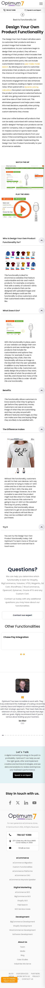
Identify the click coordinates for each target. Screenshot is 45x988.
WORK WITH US (23, 976)
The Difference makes (14, 429)
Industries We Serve (22, 964)
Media (22, 951)
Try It (5, 527)
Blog (22, 955)
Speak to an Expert (33, 10)
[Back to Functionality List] (22, 14)
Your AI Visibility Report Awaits (9, 980)
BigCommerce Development (22, 921)
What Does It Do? (11, 310)
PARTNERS (35, 973)
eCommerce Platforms (23, 871)
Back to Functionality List (24, 19)
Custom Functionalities (22, 867)
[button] (22, 240)
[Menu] (40, 3)
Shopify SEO (22, 900)
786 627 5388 (9, 10)
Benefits (7, 390)
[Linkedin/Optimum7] (26, 803)
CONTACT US (27, 979)
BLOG (11, 973)
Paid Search (22, 905)
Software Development (22, 934)
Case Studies (22, 959)
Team (22, 947)
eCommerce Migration (22, 862)
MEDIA (11, 976)
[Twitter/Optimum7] (18, 803)
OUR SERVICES (22, 973)
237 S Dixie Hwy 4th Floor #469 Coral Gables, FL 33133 (24, 842)
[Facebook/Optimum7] (10, 803)
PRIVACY (36, 976)
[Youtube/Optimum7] (34, 803)
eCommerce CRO (22, 875)
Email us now (24, 848)
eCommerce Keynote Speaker (22, 879)
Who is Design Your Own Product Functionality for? (19, 240)
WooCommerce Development (22, 930)
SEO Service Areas (22, 909)
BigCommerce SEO (22, 896)
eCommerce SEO (22, 892)
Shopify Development (22, 926)
